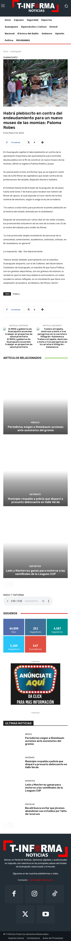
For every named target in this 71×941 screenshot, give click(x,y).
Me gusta (14, 620)
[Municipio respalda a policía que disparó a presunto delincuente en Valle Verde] (35, 470)
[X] (25, 914)
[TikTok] (55, 894)
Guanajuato (15, 51)
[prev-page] (5, 584)
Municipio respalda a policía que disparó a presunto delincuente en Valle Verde (35, 500)
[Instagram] (34, 894)
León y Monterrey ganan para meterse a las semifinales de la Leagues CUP (35, 572)
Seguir (35, 620)
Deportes (35, 566)
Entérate (35, 494)
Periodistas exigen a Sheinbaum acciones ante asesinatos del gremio (35, 428)
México (35, 422)
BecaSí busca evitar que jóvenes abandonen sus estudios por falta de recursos (46, 811)
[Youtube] (46, 914)
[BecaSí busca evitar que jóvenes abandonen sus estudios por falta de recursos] (13, 809)
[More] (42, 142)
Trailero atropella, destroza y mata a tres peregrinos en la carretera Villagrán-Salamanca (52, 343)
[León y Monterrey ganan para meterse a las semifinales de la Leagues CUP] (35, 542)
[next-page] (11, 584)
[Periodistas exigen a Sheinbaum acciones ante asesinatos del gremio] (35, 398)
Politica (16, 294)
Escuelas (30, 804)
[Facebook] (14, 894)
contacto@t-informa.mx (41, 880)
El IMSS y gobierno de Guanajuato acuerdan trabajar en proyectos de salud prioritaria (18, 343)
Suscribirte (35, 637)
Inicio (5, 51)
